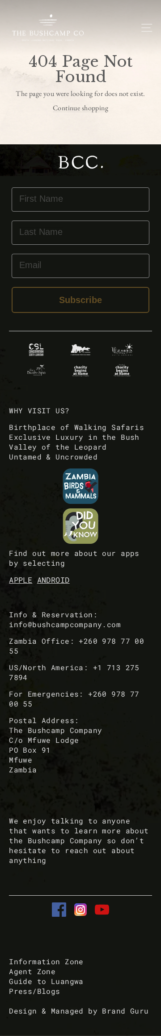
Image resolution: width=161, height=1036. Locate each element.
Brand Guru (125, 1010)
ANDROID (53, 580)
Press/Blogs (34, 991)
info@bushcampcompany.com (65, 624)
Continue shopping (80, 108)
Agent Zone (32, 971)
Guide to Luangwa (46, 981)
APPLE (20, 580)
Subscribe (80, 300)
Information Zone (46, 961)
